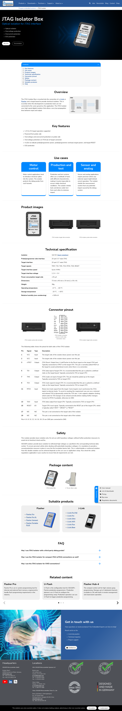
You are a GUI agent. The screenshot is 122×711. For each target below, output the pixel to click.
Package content (30, 80)
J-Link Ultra (71, 518)
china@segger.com (37, 699)
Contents (26, 64)
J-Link (62, 99)
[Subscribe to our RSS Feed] (15, 682)
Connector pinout (31, 76)
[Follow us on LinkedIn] (11, 681)
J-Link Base (71, 527)
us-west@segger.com (38, 685)
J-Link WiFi (71, 521)
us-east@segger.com (38, 675)
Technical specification (32, 74)
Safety (27, 78)
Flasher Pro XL (31, 517)
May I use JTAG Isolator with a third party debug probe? (42, 550)
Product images (30, 72)
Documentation (18, 43)
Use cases (28, 70)
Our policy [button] (92, 708)
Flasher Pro (30, 514)
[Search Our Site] (90, 3)
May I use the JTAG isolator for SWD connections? (40, 564)
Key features (29, 68)
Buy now (6, 43)
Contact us (72, 647)
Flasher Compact (32, 520)
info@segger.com (7, 674)
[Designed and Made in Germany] (106, 687)
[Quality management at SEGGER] (76, 668)
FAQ (26, 84)
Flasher (23, 101)
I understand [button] (104, 708)
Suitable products (31, 82)
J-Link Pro (70, 516)
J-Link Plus (71, 524)
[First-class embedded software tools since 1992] (76, 687)
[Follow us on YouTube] (4, 681)
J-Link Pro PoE (72, 513)
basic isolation (63, 255)
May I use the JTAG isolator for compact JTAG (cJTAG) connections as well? (50, 557)
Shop (118, 3)
